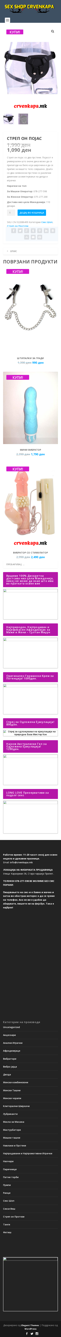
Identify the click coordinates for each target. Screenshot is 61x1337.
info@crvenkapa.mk (21, 862)
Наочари (8, 1161)
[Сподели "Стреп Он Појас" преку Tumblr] (33, 230)
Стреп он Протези (17, 225)
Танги (6, 1224)
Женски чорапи (12, 1098)
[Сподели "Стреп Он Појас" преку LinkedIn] (46, 230)
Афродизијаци (11, 1050)
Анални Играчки (12, 1042)
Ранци (6, 1192)
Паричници (10, 1169)
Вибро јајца (10, 1066)
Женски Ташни (11, 1090)
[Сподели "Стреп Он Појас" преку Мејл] (33, 237)
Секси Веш (9, 1208)
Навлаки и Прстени (14, 1145)
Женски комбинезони (15, 1082)
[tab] (30, 251)
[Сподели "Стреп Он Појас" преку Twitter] (20, 230)
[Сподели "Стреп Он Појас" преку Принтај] (39, 237)
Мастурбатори (12, 1129)
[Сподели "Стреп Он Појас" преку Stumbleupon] (26, 237)
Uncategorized (11, 1027)
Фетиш (7, 1232)
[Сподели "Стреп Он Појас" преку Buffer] (52, 230)
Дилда (7, 1074)
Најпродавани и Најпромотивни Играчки (27, 1153)
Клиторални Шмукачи (16, 1106)
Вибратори (9, 1058)
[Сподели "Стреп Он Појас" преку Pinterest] (39, 230)
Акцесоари (9, 1035)
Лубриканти (10, 1113)
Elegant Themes (30, 1325)
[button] (53, 31)
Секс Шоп (47, 222)
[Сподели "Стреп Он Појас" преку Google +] (26, 230)
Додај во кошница (32, 212)
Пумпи (7, 1185)
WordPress (30, 1328)
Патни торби (11, 1177)
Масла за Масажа (13, 1121)
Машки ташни (11, 1137)
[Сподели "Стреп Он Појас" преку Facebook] (13, 230)
